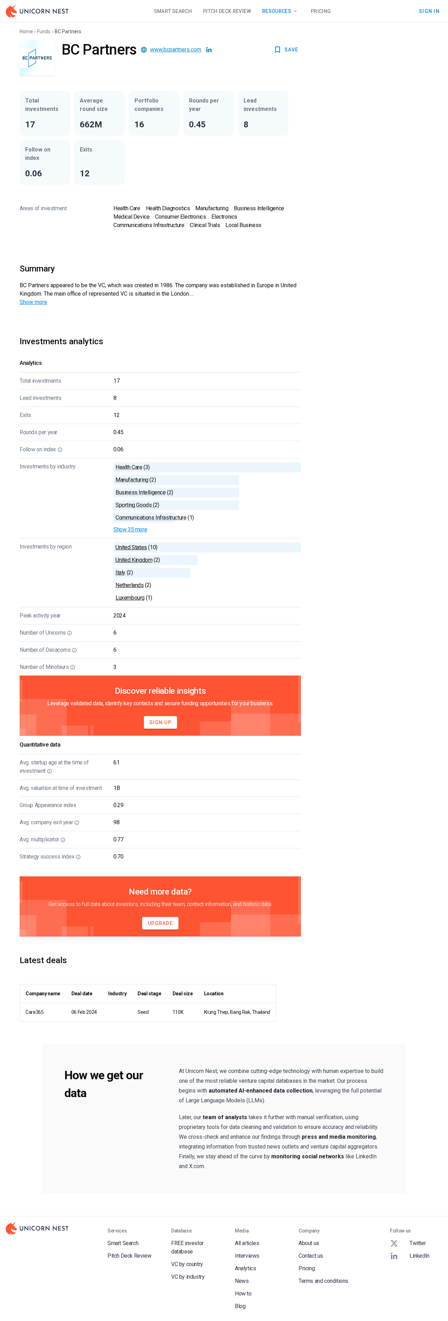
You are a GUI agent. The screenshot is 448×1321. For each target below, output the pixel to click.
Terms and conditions (323, 1281)
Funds (43, 31)
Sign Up (160, 722)
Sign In (429, 11)
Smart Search (173, 11)
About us (309, 1243)
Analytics (245, 1268)
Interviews (247, 1255)
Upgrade (160, 923)
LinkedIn (419, 1255)
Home (26, 31)
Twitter (418, 1243)
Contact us (311, 1255)
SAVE (291, 49)
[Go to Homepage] (37, 11)
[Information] (60, 449)
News (241, 1281)
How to (243, 1293)
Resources (276, 11)
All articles (247, 1243)
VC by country (187, 1264)
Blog (240, 1306)
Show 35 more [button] (130, 529)
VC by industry (187, 1276)
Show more (33, 302)
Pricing (321, 11)
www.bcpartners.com (175, 49)
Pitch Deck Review (227, 11)
